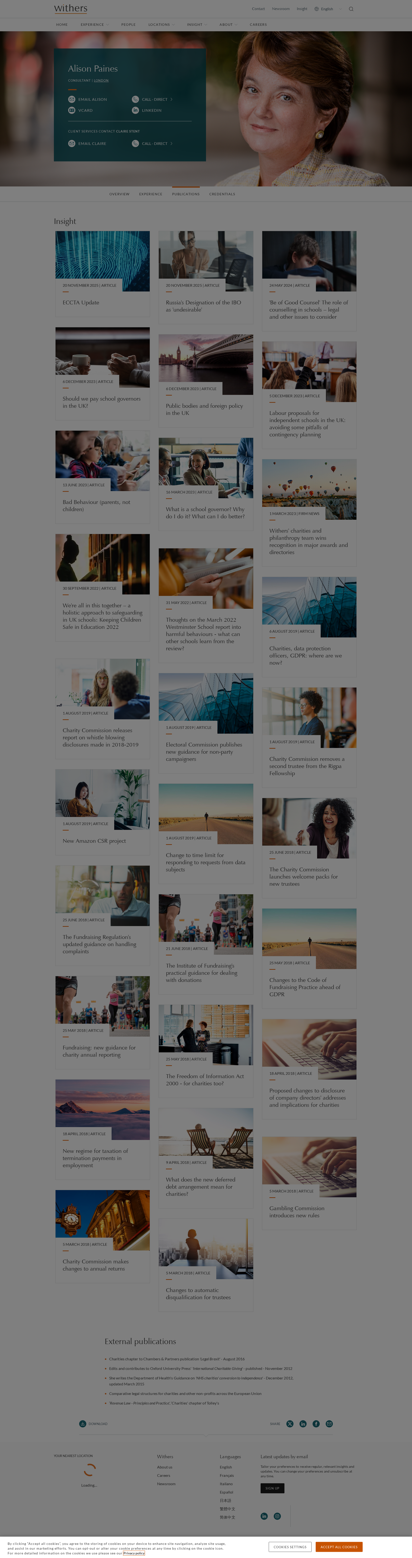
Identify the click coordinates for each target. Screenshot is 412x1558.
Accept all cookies (339, 1547)
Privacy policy (134, 1553)
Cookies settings (290, 1547)
